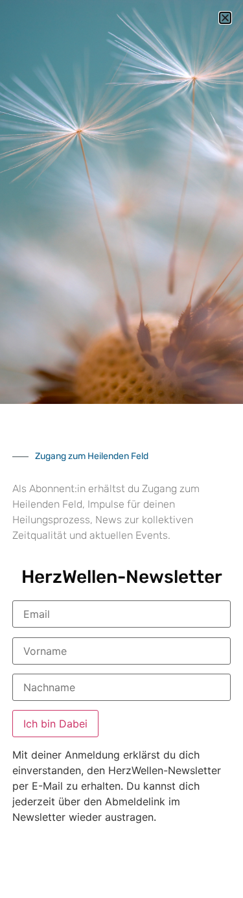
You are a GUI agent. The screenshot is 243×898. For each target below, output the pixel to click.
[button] (225, 18)
